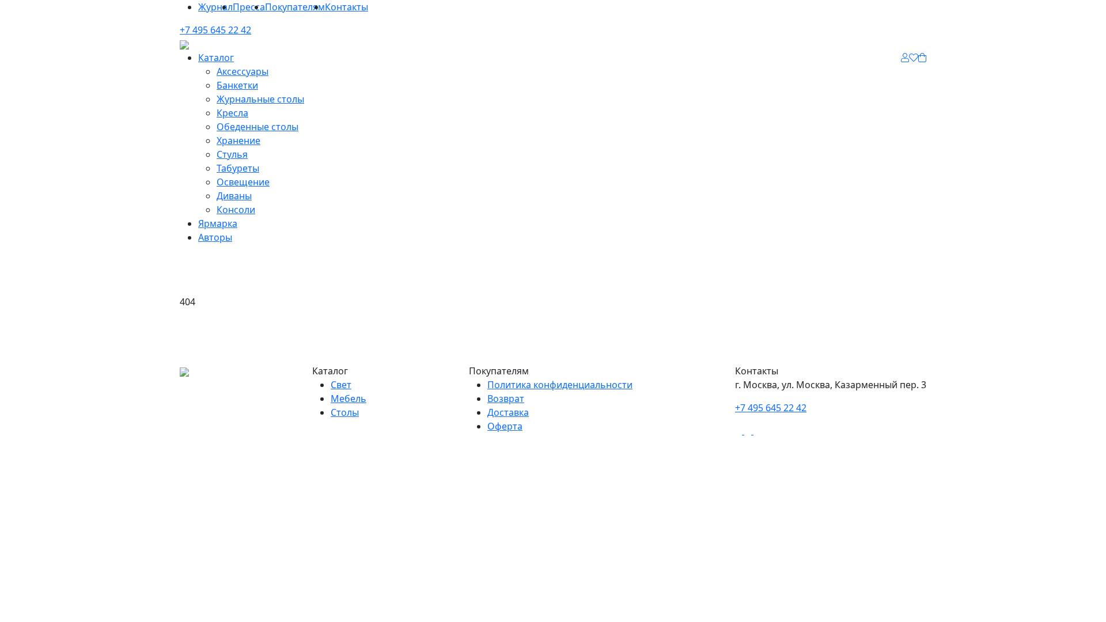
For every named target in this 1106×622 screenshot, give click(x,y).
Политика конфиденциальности (559, 384)
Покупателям (295, 7)
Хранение (238, 140)
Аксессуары (242, 71)
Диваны (234, 195)
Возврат (505, 398)
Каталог (216, 57)
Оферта (504, 426)
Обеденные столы (257, 126)
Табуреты (238, 168)
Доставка (508, 412)
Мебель (348, 398)
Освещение (243, 182)
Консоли (236, 209)
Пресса (249, 7)
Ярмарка (217, 223)
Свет (341, 384)
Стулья (232, 154)
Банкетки (237, 85)
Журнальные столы (260, 99)
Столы (345, 412)
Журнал (215, 7)
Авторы (215, 237)
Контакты (346, 7)
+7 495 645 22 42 (215, 30)
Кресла (232, 113)
